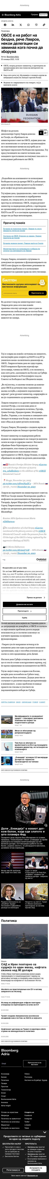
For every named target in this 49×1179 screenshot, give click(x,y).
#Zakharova (8, 521)
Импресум (5, 1115)
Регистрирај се (13, 1170)
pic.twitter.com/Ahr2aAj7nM (16, 550)
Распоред (28, 1077)
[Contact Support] (46, 825)
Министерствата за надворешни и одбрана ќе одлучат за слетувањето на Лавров (21, 250)
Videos (27, 1074)
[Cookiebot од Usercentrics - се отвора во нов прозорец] (36, 559)
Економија (5, 1074)
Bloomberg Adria (13, 57)
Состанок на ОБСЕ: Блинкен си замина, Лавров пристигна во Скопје (22, 237)
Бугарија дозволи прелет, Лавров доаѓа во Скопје (23, 243)
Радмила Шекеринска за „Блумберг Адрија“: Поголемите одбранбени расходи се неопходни (11, 904)
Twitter (27, 1122)
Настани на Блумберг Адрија (35, 1080)
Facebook (28, 1115)
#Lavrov (43, 464)
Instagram (28, 1119)
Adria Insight (6, 1106)
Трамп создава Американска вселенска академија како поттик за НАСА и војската (21, 1017)
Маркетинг (5, 1125)
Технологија (6, 1090)
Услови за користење (9, 1112)
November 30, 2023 (26, 487)
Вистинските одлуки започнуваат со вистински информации (21, 285)
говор (35, 702)
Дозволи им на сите (24, 604)
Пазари (4, 1083)
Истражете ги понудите (36, 1169)
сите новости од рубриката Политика (14, 1041)
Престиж (4, 1086)
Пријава (34, 15)
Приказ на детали (34, 597)
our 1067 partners (16, 571)
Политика (9, 920)
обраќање (26, 702)
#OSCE (42, 471)
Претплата (43, 15)
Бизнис (4, 1077)
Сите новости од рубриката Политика (14, 770)
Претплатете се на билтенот (34, 1064)
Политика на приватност (11, 1119)
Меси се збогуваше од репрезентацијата (25, 732)
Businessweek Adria (8, 1099)
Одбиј (24, 618)
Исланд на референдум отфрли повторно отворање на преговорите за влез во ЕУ (20, 1004)
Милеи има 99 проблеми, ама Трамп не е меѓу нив (11, 871)
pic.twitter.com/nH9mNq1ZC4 (17, 483)
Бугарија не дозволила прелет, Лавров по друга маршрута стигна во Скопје (22, 230)
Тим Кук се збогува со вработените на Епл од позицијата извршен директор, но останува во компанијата (31, 746)
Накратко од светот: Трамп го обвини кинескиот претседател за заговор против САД (36, 904)
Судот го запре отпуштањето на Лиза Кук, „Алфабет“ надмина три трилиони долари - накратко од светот (36, 874)
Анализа (4, 1102)
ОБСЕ (18, 702)
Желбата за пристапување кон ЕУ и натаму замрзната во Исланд (21, 991)
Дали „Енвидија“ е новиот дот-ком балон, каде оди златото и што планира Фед (23, 831)
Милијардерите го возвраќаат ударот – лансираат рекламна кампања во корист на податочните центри (29, 719)
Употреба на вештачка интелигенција (10, 1129)
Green (3, 1093)
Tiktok (26, 1128)
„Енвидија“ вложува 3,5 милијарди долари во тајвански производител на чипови (31, 760)
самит (42, 702)
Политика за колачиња (10, 1122)
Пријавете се (32, 1176)
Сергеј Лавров (8, 702)
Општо (3, 961)
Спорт (3, 1096)
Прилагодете (23, 611)
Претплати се (37, 293)
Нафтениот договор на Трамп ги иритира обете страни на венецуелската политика (23, 1030)
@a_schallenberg (11, 471)
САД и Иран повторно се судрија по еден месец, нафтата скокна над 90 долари (23, 967)
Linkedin (27, 1125)
